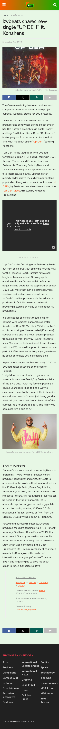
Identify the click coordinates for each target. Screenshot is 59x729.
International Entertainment (30, 664)
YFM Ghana (15, 721)
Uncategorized (49, 683)
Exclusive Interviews (8, 695)
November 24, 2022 (12, 42)
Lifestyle (27, 680)
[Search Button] (55, 5)
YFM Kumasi (48, 693)
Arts (5, 662)
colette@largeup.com (26, 609)
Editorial (7, 683)
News (25, 690)
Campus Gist (10, 678)
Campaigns (9, 672)
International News (29, 672)
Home (5, 15)
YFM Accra (47, 688)
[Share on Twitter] (23, 97)
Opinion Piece (26, 697)
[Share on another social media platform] (50, 97)
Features (7, 702)
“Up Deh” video (11, 190)
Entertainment (17, 15)
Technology (48, 672)
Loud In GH (28, 685)
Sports (45, 667)
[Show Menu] (4, 5)
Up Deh (37, 141)
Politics (45, 662)
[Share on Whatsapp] (36, 97)
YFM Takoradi (46, 700)
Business (7, 667)
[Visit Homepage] (29, 5)
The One (46, 678)
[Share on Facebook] (9, 97)
